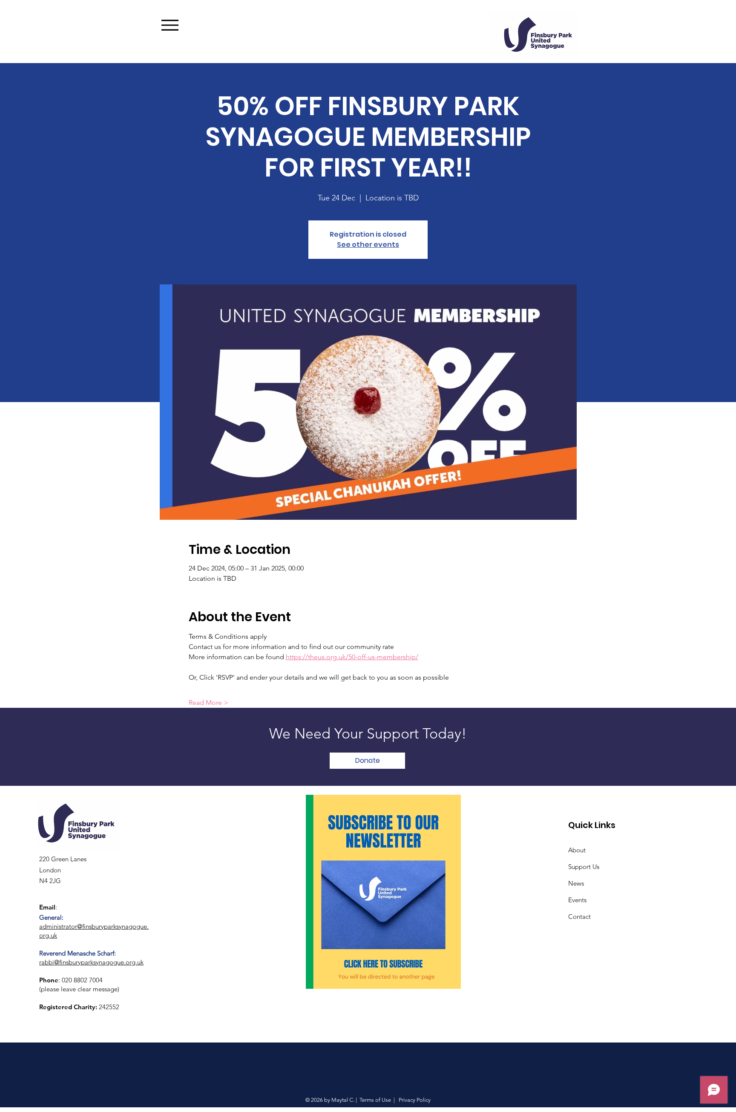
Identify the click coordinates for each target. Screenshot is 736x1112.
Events (577, 900)
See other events (368, 244)
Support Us (583, 867)
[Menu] (182, 25)
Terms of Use (375, 1100)
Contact (579, 916)
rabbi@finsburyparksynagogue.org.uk (91, 962)
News (576, 883)
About (577, 850)
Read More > (208, 702)
